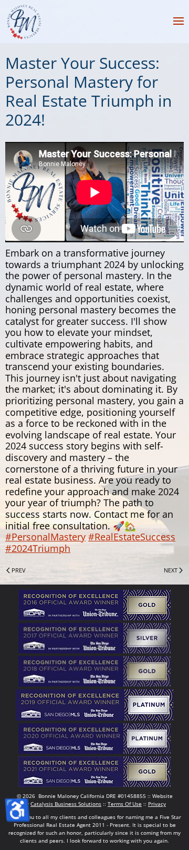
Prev (19, 570)
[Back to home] (23, 21)
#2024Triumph (37, 548)
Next (170, 570)
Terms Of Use (125, 803)
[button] (178, 21)
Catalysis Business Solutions (65, 803)
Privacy (157, 803)
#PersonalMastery (45, 536)
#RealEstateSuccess (131, 536)
